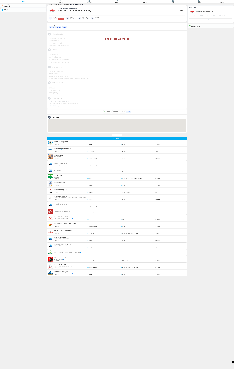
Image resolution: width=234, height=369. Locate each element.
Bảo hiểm (64, 27)
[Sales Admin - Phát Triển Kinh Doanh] (50, 273)
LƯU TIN (181, 10)
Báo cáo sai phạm (117, 135)
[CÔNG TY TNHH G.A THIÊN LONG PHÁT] (52, 10)
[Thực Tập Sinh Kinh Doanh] (50, 252)
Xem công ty (210, 19)
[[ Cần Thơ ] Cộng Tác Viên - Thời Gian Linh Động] (50, 232)
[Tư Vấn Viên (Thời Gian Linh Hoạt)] (50, 266)
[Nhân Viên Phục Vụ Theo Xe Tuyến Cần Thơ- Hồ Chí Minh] (50, 225)
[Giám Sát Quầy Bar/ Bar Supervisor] (50, 198)
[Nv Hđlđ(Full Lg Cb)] (50, 163)
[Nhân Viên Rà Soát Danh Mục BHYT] (50, 218)
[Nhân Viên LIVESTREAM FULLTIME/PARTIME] (50, 245)
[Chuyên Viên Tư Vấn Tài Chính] (50, 239)
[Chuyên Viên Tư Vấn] (50, 211)
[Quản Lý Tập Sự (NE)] (50, 177)
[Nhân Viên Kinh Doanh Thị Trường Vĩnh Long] (50, 150)
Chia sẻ (123, 111)
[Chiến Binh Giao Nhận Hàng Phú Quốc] (50, 259)
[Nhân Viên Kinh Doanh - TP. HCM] (50, 191)
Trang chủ (50, 4)
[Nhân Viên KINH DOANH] (50, 156)
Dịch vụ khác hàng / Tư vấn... (55, 27)
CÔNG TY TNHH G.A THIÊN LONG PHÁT (61, 4)
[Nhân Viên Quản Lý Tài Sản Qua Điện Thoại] (50, 204)
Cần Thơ (122, 26)
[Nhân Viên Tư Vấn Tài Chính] (50, 184)
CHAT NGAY (108, 111)
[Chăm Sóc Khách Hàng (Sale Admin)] (50, 143)
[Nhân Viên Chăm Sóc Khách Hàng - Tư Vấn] (50, 170)
